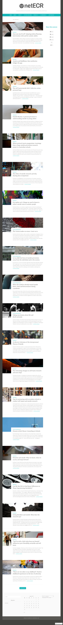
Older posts (22, 588)
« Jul (24, 612)
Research (15, 32)
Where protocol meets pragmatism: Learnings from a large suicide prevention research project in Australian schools (27, 145)
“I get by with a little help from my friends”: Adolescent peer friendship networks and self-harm (27, 543)
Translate (49, 597)
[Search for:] (13, 596)
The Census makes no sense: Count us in (25, 231)
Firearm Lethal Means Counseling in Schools (26, 431)
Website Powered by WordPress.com (31, 618)
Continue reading (38, 42)
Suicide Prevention (17, 229)
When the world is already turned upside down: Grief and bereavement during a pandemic (25, 286)
